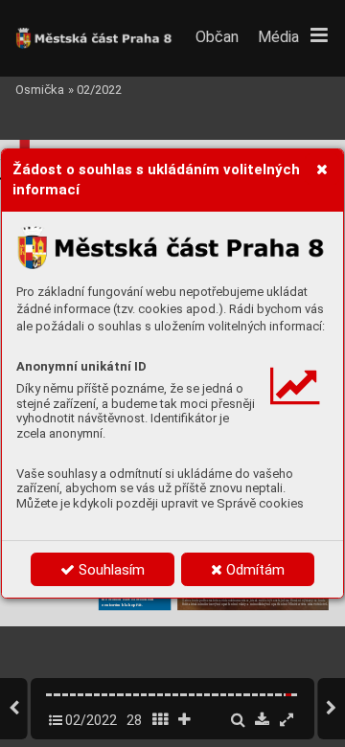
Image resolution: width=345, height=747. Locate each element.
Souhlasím (110, 569)
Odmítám (253, 569)
